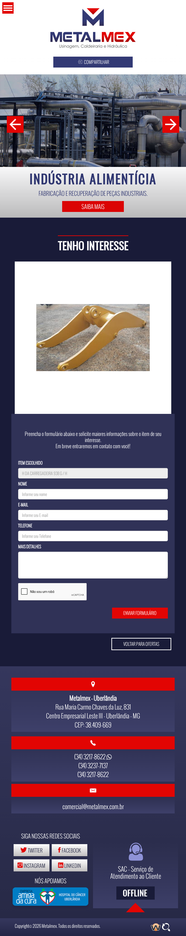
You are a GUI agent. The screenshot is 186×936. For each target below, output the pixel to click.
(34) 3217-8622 (90, 756)
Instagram (34, 865)
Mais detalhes (29, 546)
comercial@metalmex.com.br (93, 806)
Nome (22, 483)
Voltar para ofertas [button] (141, 644)
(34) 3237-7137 (93, 765)
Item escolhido (30, 462)
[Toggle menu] (8, 8)
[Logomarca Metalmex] (93, 28)
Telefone (25, 525)
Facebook (71, 850)
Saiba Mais (93, 206)
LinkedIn (72, 865)
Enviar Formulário (140, 613)
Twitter (35, 850)
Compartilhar (96, 62)
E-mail (23, 504)
